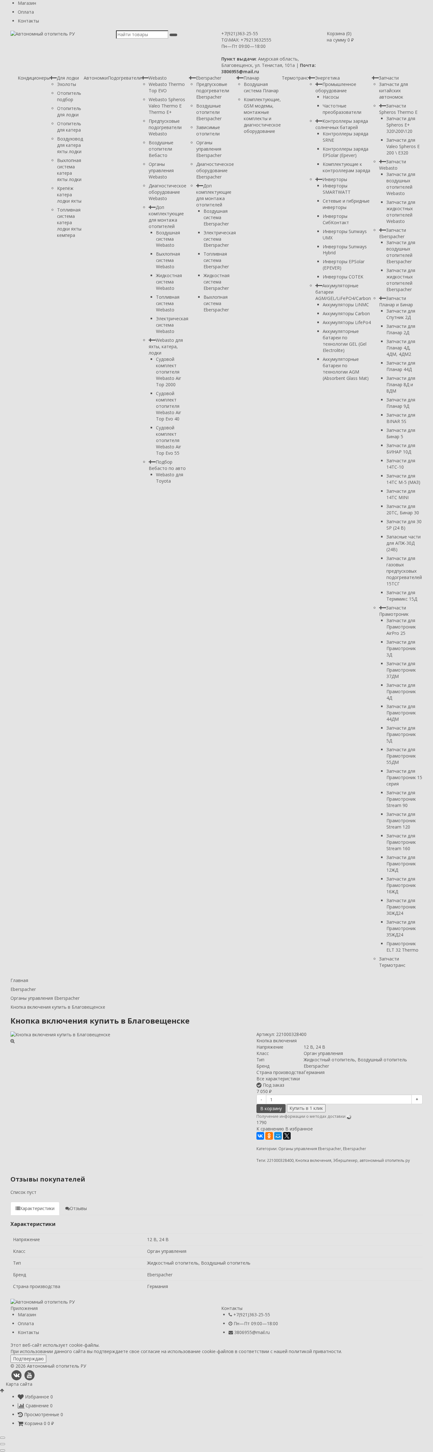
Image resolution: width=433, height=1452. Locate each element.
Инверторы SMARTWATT (337, 189)
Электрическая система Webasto (172, 325)
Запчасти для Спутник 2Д (400, 314)
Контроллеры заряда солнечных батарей (341, 124)
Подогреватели (124, 78)
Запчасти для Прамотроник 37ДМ (401, 670)
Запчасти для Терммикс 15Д (401, 595)
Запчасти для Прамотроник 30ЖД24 (401, 906)
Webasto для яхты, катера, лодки (166, 346)
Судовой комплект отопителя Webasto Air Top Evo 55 (168, 440)
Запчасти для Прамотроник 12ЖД (401, 863)
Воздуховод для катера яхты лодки (70, 145)
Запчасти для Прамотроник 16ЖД (401, 885)
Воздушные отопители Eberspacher (209, 112)
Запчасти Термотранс (392, 962)
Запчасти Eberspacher (392, 233)
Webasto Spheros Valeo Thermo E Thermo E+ (167, 105)
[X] (287, 1136)
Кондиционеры (34, 78)
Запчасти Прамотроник (394, 611)
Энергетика (327, 78)
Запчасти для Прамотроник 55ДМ (401, 755)
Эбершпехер (345, 1160)
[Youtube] (29, 1375)
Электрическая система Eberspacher (220, 239)
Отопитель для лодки (69, 111)
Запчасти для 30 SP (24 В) (404, 524)
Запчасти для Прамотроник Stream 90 (401, 799)
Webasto (157, 78)
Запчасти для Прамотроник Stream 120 (401, 820)
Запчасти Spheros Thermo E (398, 109)
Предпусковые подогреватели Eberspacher (212, 90)
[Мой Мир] (278, 1136)
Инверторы (334, 179)
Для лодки (68, 78)
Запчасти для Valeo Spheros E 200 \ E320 (403, 146)
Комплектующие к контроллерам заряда (346, 167)
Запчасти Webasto (392, 165)
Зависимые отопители (208, 130)
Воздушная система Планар (261, 87)
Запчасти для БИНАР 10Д (400, 448)
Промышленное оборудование (335, 87)
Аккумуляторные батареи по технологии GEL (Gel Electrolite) (344, 340)
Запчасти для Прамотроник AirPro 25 (401, 626)
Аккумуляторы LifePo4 (347, 322)
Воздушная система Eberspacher (216, 217)
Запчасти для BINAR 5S (400, 418)
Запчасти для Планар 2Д (400, 329)
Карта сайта (19, 1384)
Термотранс (295, 78)
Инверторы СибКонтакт (336, 219)
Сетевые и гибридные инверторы (346, 204)
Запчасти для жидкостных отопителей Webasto (400, 211)
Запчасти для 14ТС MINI (400, 494)
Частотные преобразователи (342, 109)
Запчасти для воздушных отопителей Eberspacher (400, 251)
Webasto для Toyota (169, 478)
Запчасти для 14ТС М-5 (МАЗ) (403, 479)
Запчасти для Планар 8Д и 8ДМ (400, 384)
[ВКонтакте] (260, 1136)
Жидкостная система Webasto (169, 281)
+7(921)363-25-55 (239, 33)
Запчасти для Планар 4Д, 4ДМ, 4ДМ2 (400, 347)
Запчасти (389, 78)
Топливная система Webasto (167, 303)
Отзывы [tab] (78, 1208)
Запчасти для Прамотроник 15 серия (404, 777)
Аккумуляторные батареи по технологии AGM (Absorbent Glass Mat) (346, 368)
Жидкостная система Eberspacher (216, 281)
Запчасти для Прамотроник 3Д (401, 648)
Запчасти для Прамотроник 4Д (401, 691)
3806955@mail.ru (252, 1332)
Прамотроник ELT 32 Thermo (402, 947)
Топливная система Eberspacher (216, 260)
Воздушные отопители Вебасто (161, 149)
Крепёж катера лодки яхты (69, 194)
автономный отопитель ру (384, 1160)
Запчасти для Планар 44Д (400, 366)
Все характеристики (278, 1079)
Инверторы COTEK (343, 277)
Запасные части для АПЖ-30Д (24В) (403, 543)
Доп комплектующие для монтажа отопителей (166, 216)
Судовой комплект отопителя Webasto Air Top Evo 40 (168, 406)
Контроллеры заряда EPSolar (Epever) (345, 152)
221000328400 (280, 1160)
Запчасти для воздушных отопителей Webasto (400, 183)
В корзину (271, 1108)
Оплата (26, 12)
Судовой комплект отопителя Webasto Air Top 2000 (168, 371)
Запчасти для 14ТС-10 (400, 464)
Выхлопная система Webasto (168, 260)
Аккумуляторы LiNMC (346, 305)
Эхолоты (66, 84)
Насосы (331, 97)
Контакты (28, 21)
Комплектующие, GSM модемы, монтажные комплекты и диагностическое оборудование (262, 115)
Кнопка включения (313, 1160)
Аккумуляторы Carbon (346, 313)
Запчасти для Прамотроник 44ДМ (401, 712)
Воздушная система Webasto (168, 239)
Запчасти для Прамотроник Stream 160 (401, 842)
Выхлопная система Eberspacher (216, 303)
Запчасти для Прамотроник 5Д (401, 734)
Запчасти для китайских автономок (393, 90)
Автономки (96, 78)
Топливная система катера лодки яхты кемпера (69, 222)
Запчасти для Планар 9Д (400, 403)
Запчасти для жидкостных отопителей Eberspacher (400, 279)
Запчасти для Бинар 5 (400, 433)
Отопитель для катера (69, 126)
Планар (251, 78)
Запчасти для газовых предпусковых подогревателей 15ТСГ (404, 571)
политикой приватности (315, 1351)
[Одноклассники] (269, 1136)
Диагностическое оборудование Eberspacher (215, 170)
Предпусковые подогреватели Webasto (165, 127)
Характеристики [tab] (37, 1208)
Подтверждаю (28, 1359)
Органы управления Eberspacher (209, 149)
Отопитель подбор (69, 96)
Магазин (27, 3)
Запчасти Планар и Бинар (396, 301)
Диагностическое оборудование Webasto (167, 192)
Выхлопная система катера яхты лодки (69, 169)
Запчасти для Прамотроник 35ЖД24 (401, 928)
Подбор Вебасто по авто (167, 465)
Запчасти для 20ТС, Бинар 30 (402, 509)
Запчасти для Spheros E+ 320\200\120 (400, 124)
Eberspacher (208, 78)
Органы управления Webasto (161, 170)
